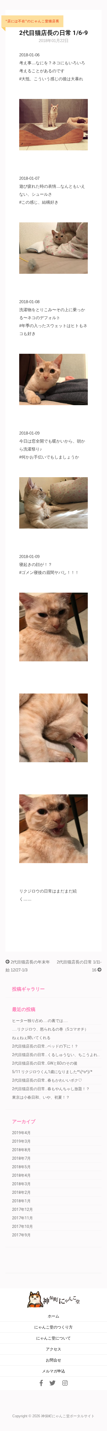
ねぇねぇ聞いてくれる (31, 1037)
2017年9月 (21, 1235)
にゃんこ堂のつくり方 (53, 1327)
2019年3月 (21, 1141)
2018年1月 (21, 1201)
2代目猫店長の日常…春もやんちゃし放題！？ (51, 1089)
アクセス (53, 1349)
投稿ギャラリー (28, 989)
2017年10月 (22, 1226)
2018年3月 (21, 1184)
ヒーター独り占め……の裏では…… (40, 1020)
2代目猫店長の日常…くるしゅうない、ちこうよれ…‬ (56, 1054)
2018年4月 (21, 1175)
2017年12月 (22, 1209)
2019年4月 (21, 1133)
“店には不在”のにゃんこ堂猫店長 (32, 21)
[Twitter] (52, 1383)
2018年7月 (21, 1158)
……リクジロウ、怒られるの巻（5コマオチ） (50, 1029)
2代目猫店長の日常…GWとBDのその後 (44, 1063)
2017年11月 (22, 1218)
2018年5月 (21, 1167)
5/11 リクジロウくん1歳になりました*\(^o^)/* (52, 1072)
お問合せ (53, 1360)
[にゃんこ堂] (53, 1299)
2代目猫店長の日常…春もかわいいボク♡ (47, 1080)
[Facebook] (41, 1383)
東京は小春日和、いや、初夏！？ (41, 1097)
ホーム (53, 1316)
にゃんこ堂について (53, 1338)
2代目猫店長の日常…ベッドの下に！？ (45, 1046)
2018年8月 (21, 1150)
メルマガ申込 (53, 1371)
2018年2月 (21, 1192)
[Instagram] (65, 1383)
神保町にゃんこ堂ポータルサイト (68, 1416)
